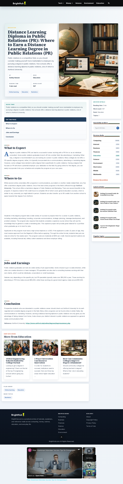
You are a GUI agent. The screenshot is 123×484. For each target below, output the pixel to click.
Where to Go (10, 128)
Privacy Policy (91, 423)
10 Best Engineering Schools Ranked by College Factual (15, 361)
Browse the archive (100, 180)
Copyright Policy (92, 420)
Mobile (106, 171)
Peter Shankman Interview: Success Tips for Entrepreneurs (54, 450)
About (88, 417)
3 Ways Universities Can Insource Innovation (43, 361)
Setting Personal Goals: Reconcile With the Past (108, 210)
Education (100, 3)
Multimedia (106, 174)
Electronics (106, 167)
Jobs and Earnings (12, 132)
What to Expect (11, 124)
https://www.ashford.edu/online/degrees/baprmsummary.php (48, 323)
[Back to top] (62, 437)
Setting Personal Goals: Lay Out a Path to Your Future (109, 202)
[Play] (89, 465)
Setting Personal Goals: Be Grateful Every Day (109, 194)
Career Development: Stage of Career (109, 226)
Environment (89, 3)
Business (106, 148)
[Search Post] (117, 128)
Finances (106, 152)
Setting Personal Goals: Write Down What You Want (110, 218)
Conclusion (10, 137)
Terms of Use (91, 426)
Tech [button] (60, 3)
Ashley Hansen (14, 78)
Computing (106, 140)
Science (78, 3)
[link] (30, 450)
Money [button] (68, 3)
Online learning (14, 92)
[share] (78, 449)
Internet (106, 144)
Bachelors (34, 92)
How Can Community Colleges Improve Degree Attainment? (73, 361)
